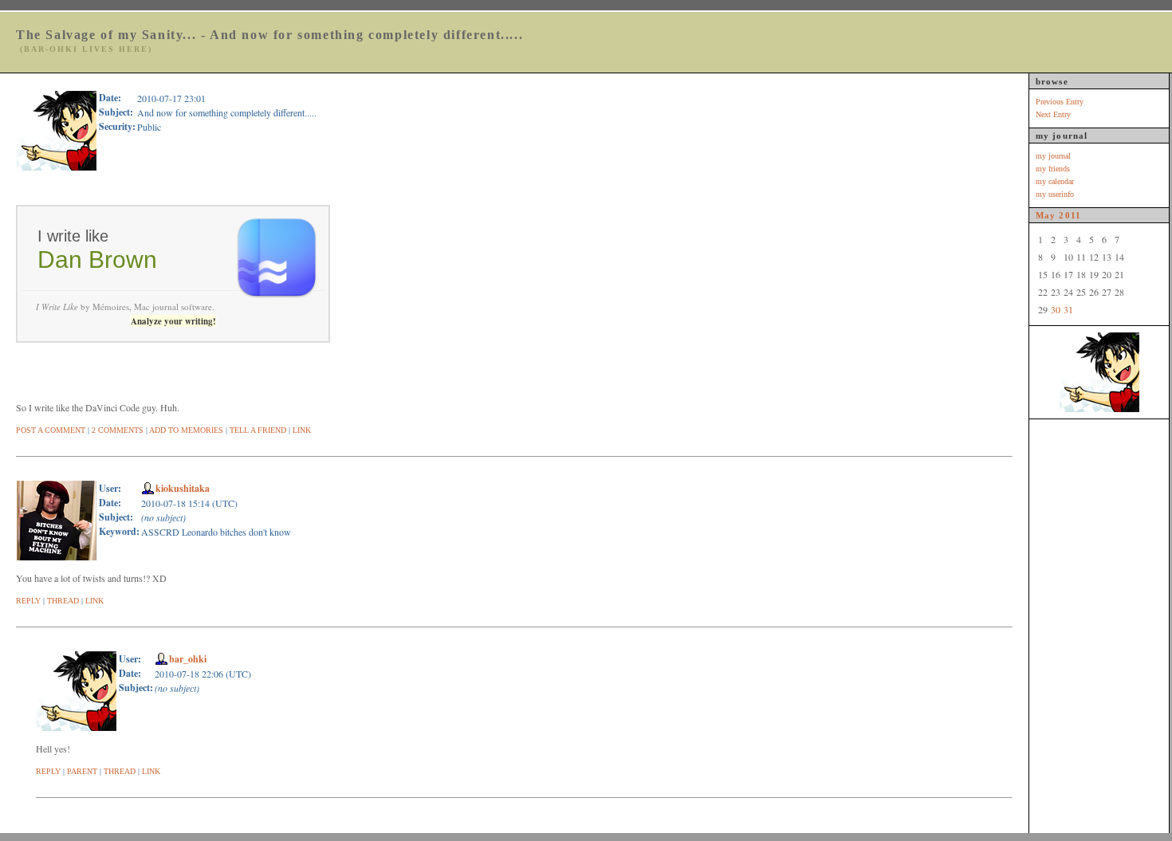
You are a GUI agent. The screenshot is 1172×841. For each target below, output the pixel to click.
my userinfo (1055, 194)
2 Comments (118, 430)
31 (1068, 309)
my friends (1053, 168)
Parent (82, 771)
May (1046, 215)
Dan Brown (97, 259)
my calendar (1055, 181)
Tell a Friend (258, 430)
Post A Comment (50, 430)
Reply (28, 600)
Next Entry (1053, 114)
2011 (1069, 215)
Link (302, 430)
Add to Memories (186, 430)
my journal (1053, 155)
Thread (63, 600)
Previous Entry (1060, 101)
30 (1055, 309)
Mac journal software (173, 306)
